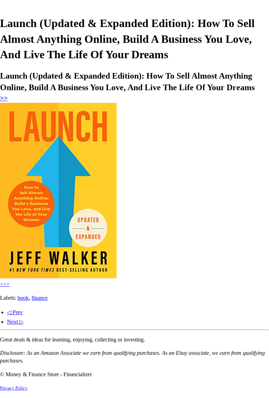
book (23, 298)
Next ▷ (15, 322)
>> (4, 98)
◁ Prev (15, 312)
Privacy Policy (14, 388)
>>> (4, 284)
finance (40, 298)
